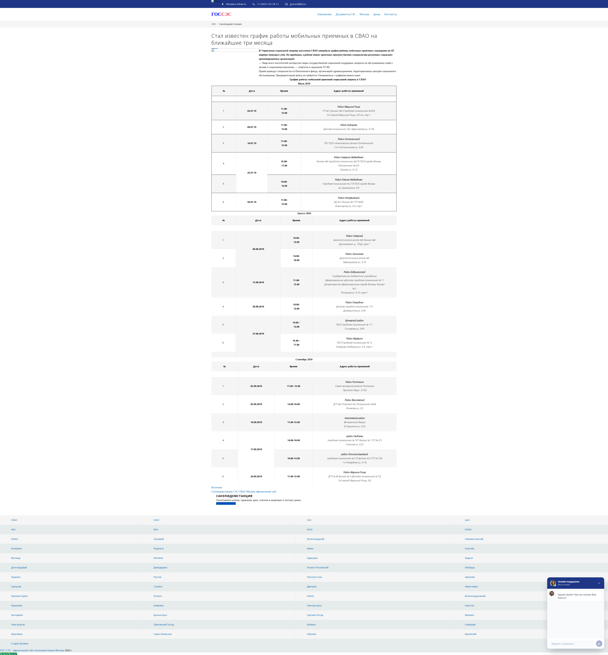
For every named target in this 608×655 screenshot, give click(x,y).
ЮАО (309, 529)
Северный (470, 624)
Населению (324, 14)
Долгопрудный (19, 567)
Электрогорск (314, 605)
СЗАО (156, 519)
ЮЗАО (468, 529)
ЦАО (467, 519)
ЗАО (13, 529)
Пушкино (16, 576)
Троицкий (158, 538)
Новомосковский (474, 538)
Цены (376, 14)
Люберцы (470, 567)
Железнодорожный (475, 595)
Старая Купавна (19, 643)
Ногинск (157, 595)
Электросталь (314, 576)
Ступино (157, 586)
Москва (364, 14)
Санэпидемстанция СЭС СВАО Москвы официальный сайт (243, 491)
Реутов (157, 576)
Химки (310, 548)
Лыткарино (17, 614)
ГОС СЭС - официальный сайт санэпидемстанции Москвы (32, 650)
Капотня (469, 605)
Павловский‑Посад (163, 624)
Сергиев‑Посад (315, 614)
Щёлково (470, 576)
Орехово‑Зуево (19, 595)
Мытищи (15, 557)
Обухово (311, 634)
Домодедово (160, 567)
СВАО (14, 519)
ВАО (155, 529)
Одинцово (312, 557)
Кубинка (311, 624)
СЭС (213, 24)
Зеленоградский (315, 538)
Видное (469, 557)
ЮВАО (14, 538)
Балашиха (16, 548)
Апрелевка (16, 634)
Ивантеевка (471, 586)
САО (309, 519)
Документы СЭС (345, 14)
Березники (16, 605)
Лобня (310, 595)
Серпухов (16, 586)
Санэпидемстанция (230, 24)
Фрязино (469, 614)
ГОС (221, 14)
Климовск (158, 605)
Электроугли (18, 624)
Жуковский (470, 634)
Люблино (158, 557)
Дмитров (312, 586)
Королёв (469, 548)
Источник (216, 487)
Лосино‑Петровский (317, 567)
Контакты (390, 14)
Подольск (158, 548)
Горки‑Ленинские (162, 634)
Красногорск (160, 614)
